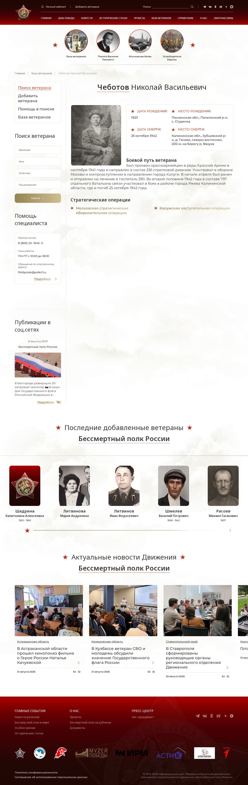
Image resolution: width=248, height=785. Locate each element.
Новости (87, 18)
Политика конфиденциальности (36, 772)
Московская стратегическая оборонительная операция (102, 210)
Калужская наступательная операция (195, 208)
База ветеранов (161, 18)
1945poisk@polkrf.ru (32, 272)
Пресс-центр (142, 711)
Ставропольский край (182, 641)
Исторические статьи (113, 18)
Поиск (147, 6)
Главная (46, 18)
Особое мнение (25, 728)
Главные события (30, 711)
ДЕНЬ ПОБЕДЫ (66, 18)
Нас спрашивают (143, 717)
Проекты (139, 18)
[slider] (27, 530)
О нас (74, 711)
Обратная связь (223, 18)
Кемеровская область (107, 641)
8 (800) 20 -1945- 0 (30, 243)
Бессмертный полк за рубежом (90, 722)
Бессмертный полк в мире (32, 722)
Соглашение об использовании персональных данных (51, 777)
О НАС (203, 18)
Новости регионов (27, 717)
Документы (77, 728)
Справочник (185, 18)
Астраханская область (33, 641)
